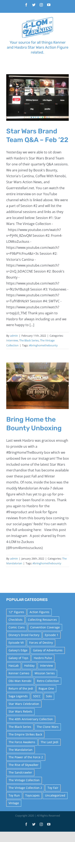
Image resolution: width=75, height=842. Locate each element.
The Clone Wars (48, 727)
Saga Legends (18, 696)
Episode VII (16, 643)
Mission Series (45, 673)
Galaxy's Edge (18, 650)
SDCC (37, 696)
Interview (12, 340)
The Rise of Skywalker (24, 765)
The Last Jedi (49, 742)
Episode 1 (51, 635)
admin (14, 335)
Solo (49, 696)
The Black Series (29, 340)
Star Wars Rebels (20, 711)
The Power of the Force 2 (26, 757)
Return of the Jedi (21, 688)
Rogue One (46, 688)
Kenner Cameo (19, 673)
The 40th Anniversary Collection (31, 719)
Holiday (29, 665)
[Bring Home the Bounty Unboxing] (37, 385)
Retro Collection (48, 681)
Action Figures (39, 612)
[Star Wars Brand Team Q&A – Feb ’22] (37, 97)
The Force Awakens (22, 742)
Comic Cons (17, 627)
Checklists (15, 620)
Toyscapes (32, 795)
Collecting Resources (42, 620)
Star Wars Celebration (24, 704)
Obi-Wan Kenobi (20, 681)
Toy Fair (53, 788)
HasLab (14, 665)
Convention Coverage (45, 627)
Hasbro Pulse (43, 658)
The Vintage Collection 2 (25, 788)
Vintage (14, 803)
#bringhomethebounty (43, 345)
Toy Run (14, 795)
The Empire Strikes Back (25, 734)
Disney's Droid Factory (24, 635)
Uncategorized (55, 795)
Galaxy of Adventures (47, 650)
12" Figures (16, 612)
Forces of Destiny (41, 643)
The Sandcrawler (20, 772)
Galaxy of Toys (18, 658)
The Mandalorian (20, 750)
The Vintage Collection (24, 780)
